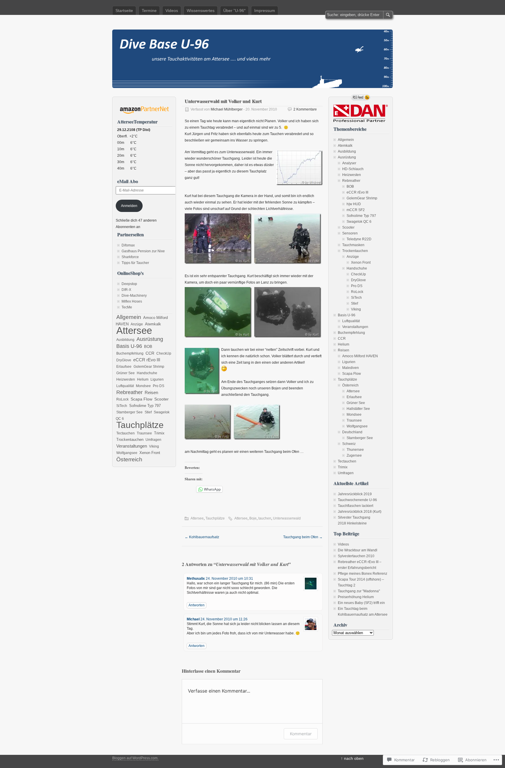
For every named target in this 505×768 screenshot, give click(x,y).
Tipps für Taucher (135, 263)
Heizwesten (125, 379)
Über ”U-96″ (234, 10)
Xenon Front (149, 453)
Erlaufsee (124, 367)
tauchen (264, 518)
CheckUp (163, 353)
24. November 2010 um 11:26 (224, 619)
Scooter (161, 399)
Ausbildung (125, 340)
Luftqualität (125, 386)
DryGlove (123, 360)
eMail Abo (127, 181)
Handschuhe (147, 373)
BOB (148, 347)
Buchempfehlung (129, 353)
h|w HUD (354, 204)
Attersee (197, 518)
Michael (193, 619)
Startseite (124, 10)
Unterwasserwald (287, 518)
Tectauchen (125, 433)
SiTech (121, 406)
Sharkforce (130, 257)
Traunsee (144, 433)
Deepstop (129, 284)
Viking (154, 446)
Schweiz (349, 444)
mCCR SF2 (356, 210)
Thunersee (355, 450)
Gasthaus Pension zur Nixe (143, 251)
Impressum (264, 10)
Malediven (350, 368)
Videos (171, 10)
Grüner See (125, 373)
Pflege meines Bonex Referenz (362, 574)
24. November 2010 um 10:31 (229, 579)
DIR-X (126, 290)
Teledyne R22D (359, 239)
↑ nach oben (352, 758)
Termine (149, 10)
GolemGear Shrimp (149, 367)
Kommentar (301, 733)
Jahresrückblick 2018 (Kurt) (359, 512)
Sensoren (350, 233)
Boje (253, 518)
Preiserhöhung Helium (356, 597)
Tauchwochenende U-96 (357, 500)
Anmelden (129, 206)
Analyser (349, 163)
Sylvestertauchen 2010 (356, 556)
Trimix (159, 433)
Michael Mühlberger (227, 109)
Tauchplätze (215, 518)
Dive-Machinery (134, 296)
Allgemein (128, 317)
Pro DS (158, 386)
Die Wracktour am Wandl (357, 550)
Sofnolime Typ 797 (145, 405)
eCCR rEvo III (146, 359)
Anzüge (137, 324)
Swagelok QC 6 (359, 222)
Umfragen (153, 440)
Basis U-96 (129, 346)
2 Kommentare (305, 109)
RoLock (122, 399)
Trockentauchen (129, 439)
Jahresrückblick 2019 (355, 494)
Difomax (128, 245)
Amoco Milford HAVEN (360, 356)
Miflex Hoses (132, 301)
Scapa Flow (141, 399)
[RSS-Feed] (360, 97)
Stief (148, 412)
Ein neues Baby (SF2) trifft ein (361, 603)
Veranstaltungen (131, 445)
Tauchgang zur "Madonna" (359, 591)
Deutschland (352, 432)
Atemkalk (153, 324)
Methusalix (196, 579)
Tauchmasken (353, 245)
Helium (142, 379)
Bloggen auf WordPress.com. (135, 758)
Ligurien (157, 379)
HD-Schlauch (353, 169)
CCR (150, 353)
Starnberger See (129, 412)
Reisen (151, 392)
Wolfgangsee (126, 453)
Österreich (129, 459)
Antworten (196, 605)
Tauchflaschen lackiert (355, 506)
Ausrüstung (149, 339)
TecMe (127, 307)
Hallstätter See (358, 409)
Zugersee (354, 455)
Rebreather (129, 392)
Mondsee (143, 386)
